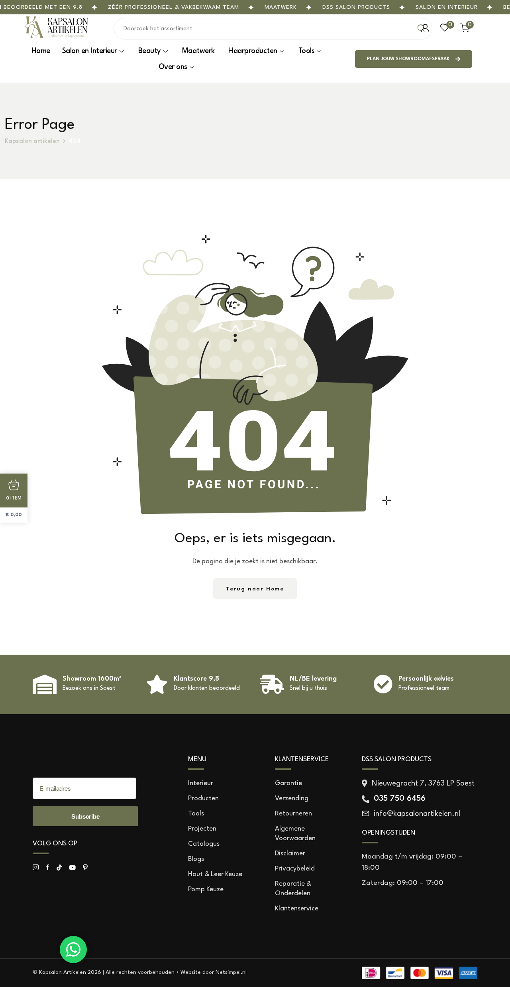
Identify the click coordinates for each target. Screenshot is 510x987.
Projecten (202, 828)
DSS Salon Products (79, 759)
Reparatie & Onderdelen (293, 888)
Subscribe (85, 816)
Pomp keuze (206, 889)
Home (40, 51)
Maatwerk (281, 7)
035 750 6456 (400, 799)
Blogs (196, 859)
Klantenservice (296, 908)
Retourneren (293, 813)
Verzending (291, 798)
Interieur (200, 783)
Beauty (149, 51)
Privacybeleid (295, 868)
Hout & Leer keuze (215, 874)
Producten (203, 798)
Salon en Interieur (447, 7)
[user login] (425, 28)
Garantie (288, 783)
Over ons (173, 67)
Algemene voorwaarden (295, 833)
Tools (306, 51)
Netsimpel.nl (231, 972)
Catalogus (204, 844)
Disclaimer (290, 853)
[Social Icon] (36, 867)
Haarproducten (252, 51)
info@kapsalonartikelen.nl (417, 813)
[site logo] (57, 37)
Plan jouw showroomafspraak (408, 59)
